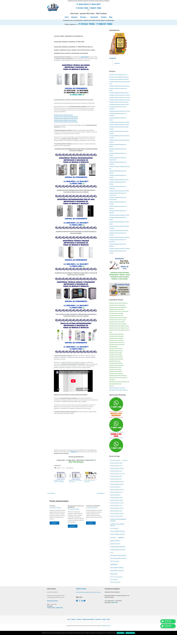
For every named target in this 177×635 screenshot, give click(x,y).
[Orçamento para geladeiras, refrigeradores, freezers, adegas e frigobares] (119, 263)
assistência (125, 460)
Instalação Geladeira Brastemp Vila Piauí (119, 190)
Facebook (112, 58)
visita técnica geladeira (115, 582)
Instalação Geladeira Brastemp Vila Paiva (119, 215)
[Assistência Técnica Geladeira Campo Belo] (76, 476)
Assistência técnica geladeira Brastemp (118, 77)
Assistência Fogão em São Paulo (117, 388)
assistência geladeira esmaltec (116, 484)
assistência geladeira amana (116, 463)
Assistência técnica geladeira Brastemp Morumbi (66, 116)
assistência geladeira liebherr (116, 497)
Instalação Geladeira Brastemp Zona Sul (119, 92)
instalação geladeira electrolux (117, 549)
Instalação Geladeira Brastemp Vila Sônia (119, 122)
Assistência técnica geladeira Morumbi (63, 115)
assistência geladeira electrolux (117, 481)
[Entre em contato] (119, 289)
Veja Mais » (54, 523)
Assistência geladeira (93, 506)
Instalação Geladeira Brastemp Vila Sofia (119, 124)
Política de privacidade (88, 619)
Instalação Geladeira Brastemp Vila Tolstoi (119, 111)
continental (113, 537)
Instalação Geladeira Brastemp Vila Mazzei (119, 248)
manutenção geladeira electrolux (118, 558)
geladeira (121, 537)
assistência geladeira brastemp (116, 468)
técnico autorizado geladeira (116, 576)
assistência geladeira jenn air (116, 492)
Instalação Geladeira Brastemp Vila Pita (118, 179)
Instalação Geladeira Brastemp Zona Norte (119, 95)
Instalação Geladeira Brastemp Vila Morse (119, 237)
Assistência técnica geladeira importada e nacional (88, 592)
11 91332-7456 (86, 24)
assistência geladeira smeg (116, 505)
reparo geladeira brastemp (116, 567)
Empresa (52, 506)
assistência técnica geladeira (116, 516)
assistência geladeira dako (115, 479)
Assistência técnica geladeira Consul (118, 74)
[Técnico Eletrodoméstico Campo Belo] (91, 476)
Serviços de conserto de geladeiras (76, 506)
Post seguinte (101, 493)
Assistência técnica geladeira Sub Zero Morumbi (66, 121)
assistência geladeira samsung (116, 502)
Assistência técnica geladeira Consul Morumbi (65, 120)
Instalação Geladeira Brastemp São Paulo (119, 86)
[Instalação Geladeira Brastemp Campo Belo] (61, 476)
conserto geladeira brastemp (117, 531)
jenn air (111, 552)
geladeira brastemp (115, 540)
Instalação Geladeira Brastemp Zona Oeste (119, 97)
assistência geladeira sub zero (116, 508)
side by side (113, 574)
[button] (87, 17)
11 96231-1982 (104, 24)
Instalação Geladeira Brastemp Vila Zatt (118, 102)
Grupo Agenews (85, 57)
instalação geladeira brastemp (117, 546)
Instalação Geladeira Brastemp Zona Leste (119, 99)
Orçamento (98, 619)
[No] (175, 633)
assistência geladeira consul (116, 471)
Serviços (79, 619)
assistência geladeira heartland (116, 489)
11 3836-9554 (82, 4)
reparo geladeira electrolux (117, 570)
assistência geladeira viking (116, 510)
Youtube (83, 589)
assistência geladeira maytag (116, 500)
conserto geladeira (114, 528)
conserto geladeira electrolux (117, 534)
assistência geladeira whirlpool (116, 513)
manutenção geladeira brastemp (118, 555)
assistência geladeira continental (117, 473)
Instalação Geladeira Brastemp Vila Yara (119, 104)
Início (69, 619)
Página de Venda (106, 625)
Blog (108, 619)
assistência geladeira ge (115, 486)
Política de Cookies (130, 632)
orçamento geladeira (114, 561)
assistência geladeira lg (115, 494)
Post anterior (51, 493)
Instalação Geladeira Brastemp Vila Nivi (118, 230)
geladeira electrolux (115, 543)
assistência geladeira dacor (116, 476)
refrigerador (113, 564)
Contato (104, 619)
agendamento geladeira (115, 460)
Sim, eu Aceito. (120, 632)
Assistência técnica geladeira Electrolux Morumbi (66, 118)
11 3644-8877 (95, 4)
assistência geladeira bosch (116, 465)
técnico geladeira (114, 579)
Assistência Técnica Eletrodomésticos (118, 390)
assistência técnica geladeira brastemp (118, 520)
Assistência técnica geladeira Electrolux (119, 79)
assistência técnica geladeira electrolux (117, 524)
